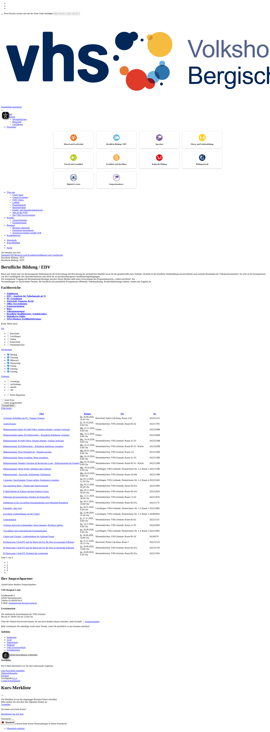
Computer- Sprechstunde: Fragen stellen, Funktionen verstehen (31, 480)
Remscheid (15, 342)
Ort (122, 414)
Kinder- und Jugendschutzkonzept (27, 210)
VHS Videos (18, 200)
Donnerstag (15, 363)
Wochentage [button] (6, 349)
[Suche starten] (2, 14)
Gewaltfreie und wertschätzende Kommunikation (25, 531)
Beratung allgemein (21, 228)
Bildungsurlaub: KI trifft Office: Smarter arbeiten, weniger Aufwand (33, 441)
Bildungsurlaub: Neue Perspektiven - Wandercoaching (27, 452)
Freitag (13, 366)
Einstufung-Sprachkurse (23, 230)
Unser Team (17, 195)
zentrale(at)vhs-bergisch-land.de (22, 603)
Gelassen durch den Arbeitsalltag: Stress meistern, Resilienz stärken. (33, 525)
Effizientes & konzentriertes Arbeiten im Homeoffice (26, 497)
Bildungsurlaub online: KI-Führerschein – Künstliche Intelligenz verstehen (36, 435)
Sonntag (13, 371)
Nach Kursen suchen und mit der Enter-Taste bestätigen (28, 13)
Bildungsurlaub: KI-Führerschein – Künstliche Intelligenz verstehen (33, 446)
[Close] (13, 719)
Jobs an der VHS (20, 212)
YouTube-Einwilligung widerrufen (22, 655)
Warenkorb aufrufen (16, 728)
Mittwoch (14, 360)
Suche (9, 248)
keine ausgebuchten (13, 403)
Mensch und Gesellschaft (51, 255)
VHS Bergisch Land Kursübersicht (24, 255)
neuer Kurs (9, 400)
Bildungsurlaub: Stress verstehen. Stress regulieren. (26, 457)
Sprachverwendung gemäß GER (26, 233)
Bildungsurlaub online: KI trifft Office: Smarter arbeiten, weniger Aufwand (36, 429)
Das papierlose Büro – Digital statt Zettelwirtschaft (25, 486)
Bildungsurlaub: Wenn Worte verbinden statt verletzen (27, 469)
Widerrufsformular (9, 673)
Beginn (87, 414)
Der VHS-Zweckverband (23, 215)
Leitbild (15, 202)
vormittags (15, 381)
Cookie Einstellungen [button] (10, 681)
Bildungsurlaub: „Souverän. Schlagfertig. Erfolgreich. (27, 474)
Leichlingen (17, 124)
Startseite (5, 255)
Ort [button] (2, 328)
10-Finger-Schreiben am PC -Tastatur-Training (24, 418)
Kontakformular (19, 223)
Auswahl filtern (8, 406)
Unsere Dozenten (20, 197)
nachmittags (15, 384)
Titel (41, 414)
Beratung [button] (11, 225)
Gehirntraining (9, 519)
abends (13, 387)
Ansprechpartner (19, 220)
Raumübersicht (19, 205)
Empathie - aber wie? (12, 508)
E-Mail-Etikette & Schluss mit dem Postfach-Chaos (26, 491)
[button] (13, 670)
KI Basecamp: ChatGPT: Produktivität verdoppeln (25, 553)
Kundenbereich (13, 235)
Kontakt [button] (10, 217)
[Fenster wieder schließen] (2, 695)
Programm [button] (11, 127)
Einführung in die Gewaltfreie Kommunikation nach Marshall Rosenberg (35, 502)
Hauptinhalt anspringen (11, 107)
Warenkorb (12, 240)
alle (11, 390)
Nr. (154, 414)
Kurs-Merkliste (13, 243)
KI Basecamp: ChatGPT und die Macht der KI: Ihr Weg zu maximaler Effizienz (38, 542)
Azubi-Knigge (9, 424)
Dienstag (14, 357)
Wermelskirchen (19, 119)
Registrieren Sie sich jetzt (12, 714)
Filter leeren (6, 408)
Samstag (14, 369)
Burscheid (16, 122)
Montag (13, 354)
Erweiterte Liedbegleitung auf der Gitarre (21, 514)
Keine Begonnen (17, 395)
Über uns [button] (11, 192)
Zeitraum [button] (5, 376)
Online (13, 339)
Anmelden (5, 704)
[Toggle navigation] (2, 110)
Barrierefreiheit (19, 207)
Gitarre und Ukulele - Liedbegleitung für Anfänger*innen (28, 536)
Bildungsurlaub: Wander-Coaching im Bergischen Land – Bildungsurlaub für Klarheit (41, 463)
